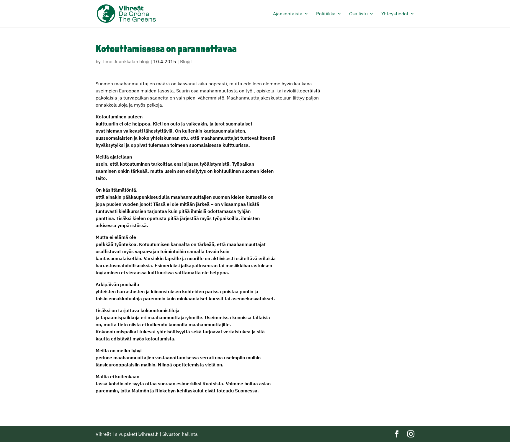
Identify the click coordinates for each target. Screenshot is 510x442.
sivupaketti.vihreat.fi (136, 434)
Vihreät (103, 434)
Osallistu (358, 14)
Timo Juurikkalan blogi (125, 61)
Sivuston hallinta (180, 434)
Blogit (186, 61)
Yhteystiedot (394, 14)
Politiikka (326, 14)
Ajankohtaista (288, 14)
